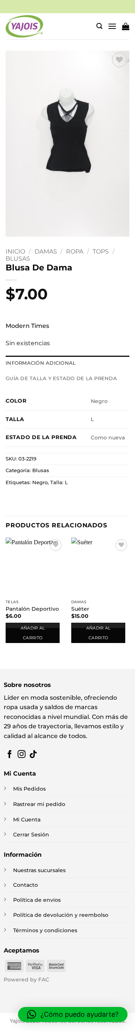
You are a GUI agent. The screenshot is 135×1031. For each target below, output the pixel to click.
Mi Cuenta (26, 819)
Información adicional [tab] (41, 363)
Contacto (25, 885)
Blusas (18, 258)
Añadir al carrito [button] (33, 632)
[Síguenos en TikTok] (33, 754)
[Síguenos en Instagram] (22, 754)
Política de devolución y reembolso (60, 915)
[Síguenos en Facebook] (10, 754)
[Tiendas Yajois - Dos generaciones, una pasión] (24, 26)
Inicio (15, 251)
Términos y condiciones (45, 930)
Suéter (80, 609)
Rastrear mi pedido (39, 804)
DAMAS (45, 251)
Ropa (74, 251)
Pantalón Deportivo (32, 609)
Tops (101, 251)
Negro (40, 482)
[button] (99, 26)
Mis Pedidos (29, 788)
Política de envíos (37, 900)
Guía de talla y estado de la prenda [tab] (61, 378)
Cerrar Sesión (31, 834)
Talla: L (59, 482)
